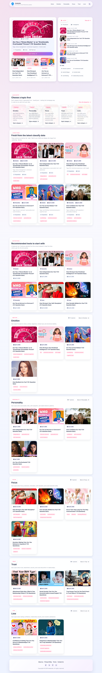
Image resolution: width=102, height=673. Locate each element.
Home (52, 4)
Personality (66, 4)
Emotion (59, 4)
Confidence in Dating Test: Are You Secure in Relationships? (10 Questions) (23, 642)
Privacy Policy (48, 662)
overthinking (65, 75)
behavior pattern (66, 68)
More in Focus (83, 480)
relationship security (78, 75)
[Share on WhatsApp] (56, 665)
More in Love (83, 611)
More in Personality (82, 399)
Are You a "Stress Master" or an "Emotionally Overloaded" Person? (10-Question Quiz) (31, 43)
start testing (32, 53)
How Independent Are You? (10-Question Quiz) (18, 73)
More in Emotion (83, 318)
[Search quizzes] (89, 4)
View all (87, 20)
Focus (73, 4)
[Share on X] (49, 665)
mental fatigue (66, 72)
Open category (17, 123)
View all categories (84, 102)
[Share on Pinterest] (52, 665)
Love (84, 4)
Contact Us (61, 662)
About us (40, 662)
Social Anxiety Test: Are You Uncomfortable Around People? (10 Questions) (51, 593)
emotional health (79, 68)
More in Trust (83, 561)
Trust (79, 4)
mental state (77, 72)
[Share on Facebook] (45, 665)
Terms (54, 662)
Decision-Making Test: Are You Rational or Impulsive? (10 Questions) (22, 544)
